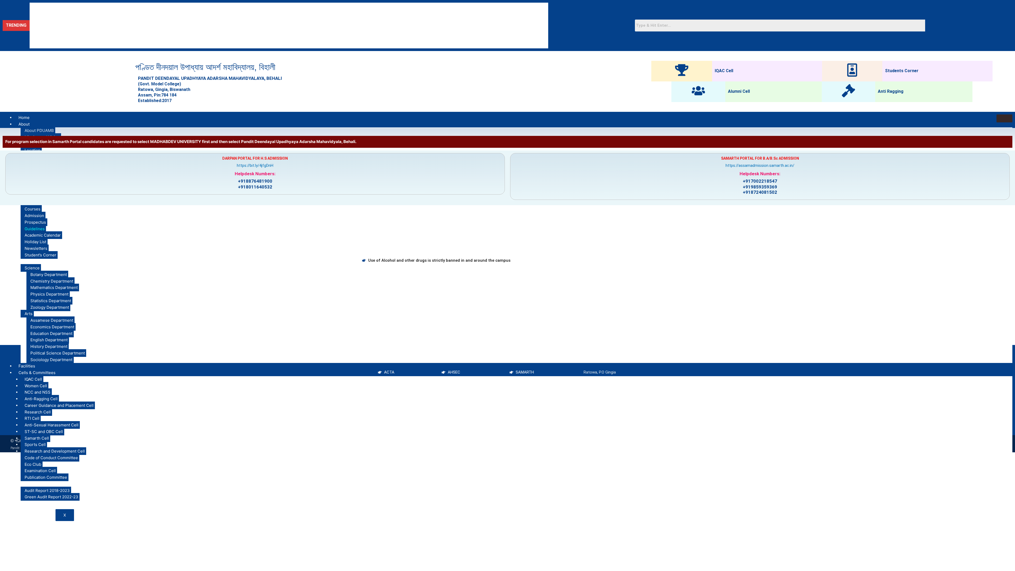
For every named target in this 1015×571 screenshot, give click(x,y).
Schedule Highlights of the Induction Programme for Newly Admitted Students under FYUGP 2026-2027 (122, 43)
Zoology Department (49, 307)
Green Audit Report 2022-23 (51, 496)
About (24, 124)
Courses (32, 208)
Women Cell (36, 385)
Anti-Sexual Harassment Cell (52, 424)
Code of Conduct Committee (51, 457)
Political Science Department (57, 353)
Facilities (27, 366)
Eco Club (33, 464)
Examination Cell (40, 470)
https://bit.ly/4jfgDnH (255, 165)
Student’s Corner (40, 254)
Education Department (51, 333)
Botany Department (48, 274)
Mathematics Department (54, 287)
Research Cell (38, 412)
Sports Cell (35, 444)
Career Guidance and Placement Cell (59, 405)
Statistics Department (50, 300)
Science (32, 267)
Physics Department (49, 294)
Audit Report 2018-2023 (47, 490)
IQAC (23, 483)
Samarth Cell (37, 438)
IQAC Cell (724, 70)
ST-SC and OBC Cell (44, 431)
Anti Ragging (890, 91)
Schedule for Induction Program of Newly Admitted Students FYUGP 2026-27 (100, 20)
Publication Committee (46, 477)
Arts (29, 313)
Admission (34, 215)
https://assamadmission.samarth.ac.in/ (760, 165)
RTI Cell (32, 418)
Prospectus (35, 222)
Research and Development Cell (55, 451)
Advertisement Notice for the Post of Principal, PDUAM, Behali (86, 8)
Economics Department (52, 326)
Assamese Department (51, 320)
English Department (49, 339)
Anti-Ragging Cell (41, 398)
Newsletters (36, 248)
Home (24, 117)
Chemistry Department (51, 281)
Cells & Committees (37, 372)
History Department (48, 346)
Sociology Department (51, 359)
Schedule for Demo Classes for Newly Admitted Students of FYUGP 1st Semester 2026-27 (111, 31)
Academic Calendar (43, 235)
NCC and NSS (37, 392)
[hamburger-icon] (1004, 118)
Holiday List (35, 241)
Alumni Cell (739, 91)
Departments (31, 261)
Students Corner (902, 70)
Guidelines (35, 228)
